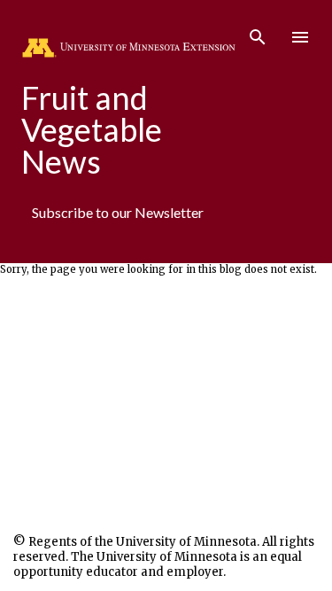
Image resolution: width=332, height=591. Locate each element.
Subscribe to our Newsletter (118, 212)
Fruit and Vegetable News (91, 129)
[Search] (257, 32)
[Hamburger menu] (300, 37)
